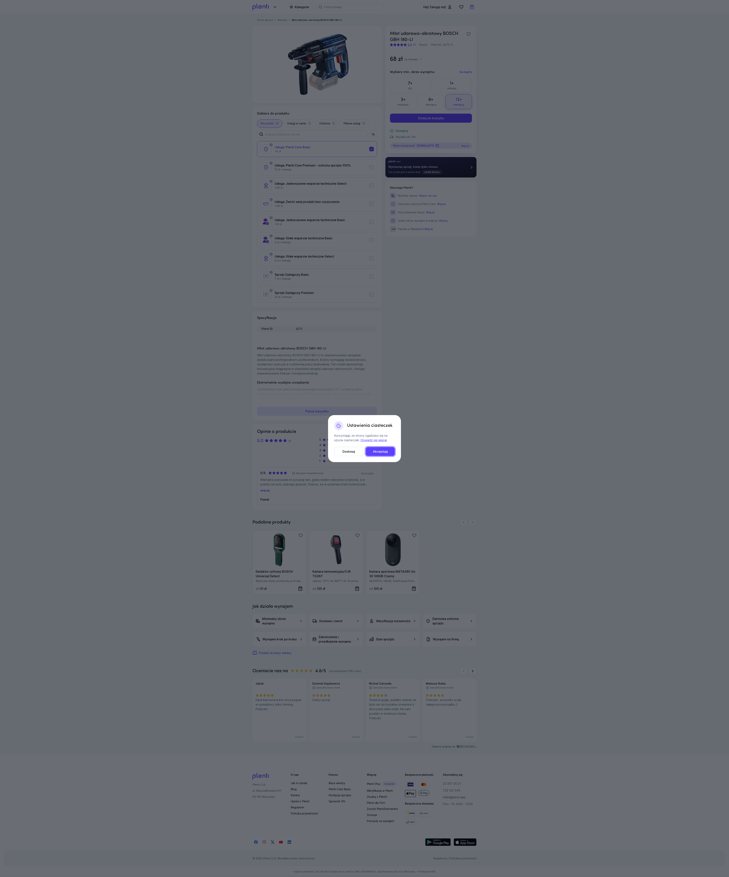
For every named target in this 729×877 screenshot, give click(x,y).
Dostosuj (348, 451)
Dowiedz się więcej (374, 440)
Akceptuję (380, 451)
